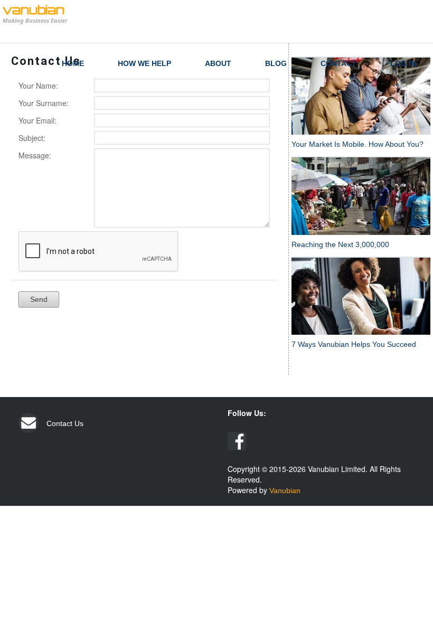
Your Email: (37, 120)
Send (39, 299)
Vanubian (284, 490)
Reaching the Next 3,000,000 (340, 244)
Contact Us (64, 423)
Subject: (31, 138)
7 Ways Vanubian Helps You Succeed (353, 344)
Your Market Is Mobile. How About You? (357, 144)
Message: (34, 155)
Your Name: (38, 85)
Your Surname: (43, 103)
